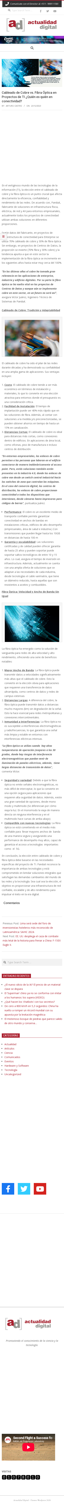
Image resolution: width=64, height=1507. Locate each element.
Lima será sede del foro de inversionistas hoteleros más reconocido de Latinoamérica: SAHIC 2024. (28, 928)
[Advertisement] (32, 147)
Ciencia (8, 1052)
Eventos (9, 1061)
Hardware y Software (16, 1065)
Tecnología (10, 1070)
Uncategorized (12, 1074)
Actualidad (10, 1044)
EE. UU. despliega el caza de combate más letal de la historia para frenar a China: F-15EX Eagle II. (32, 940)
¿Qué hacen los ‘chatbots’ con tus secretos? (29, 1001)
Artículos (9, 1048)
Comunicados (12, 1057)
